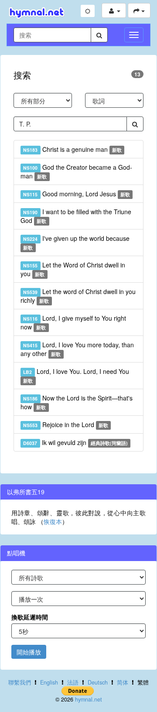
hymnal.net (88, 699)
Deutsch (98, 682)
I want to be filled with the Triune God (75, 216)
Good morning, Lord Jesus (76, 193)
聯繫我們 (19, 682)
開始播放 (29, 651)
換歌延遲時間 (29, 617)
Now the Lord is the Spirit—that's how (76, 402)
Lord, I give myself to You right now (73, 322)
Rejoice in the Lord (65, 424)
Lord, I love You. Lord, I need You (76, 375)
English (49, 682)
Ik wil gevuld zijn (75, 442)
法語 (72, 682)
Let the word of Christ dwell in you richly (78, 296)
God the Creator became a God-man (76, 171)
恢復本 (53, 521)
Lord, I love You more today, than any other (77, 349)
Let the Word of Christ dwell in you (72, 269)
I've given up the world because (76, 242)
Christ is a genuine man (72, 149)
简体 (122, 682)
